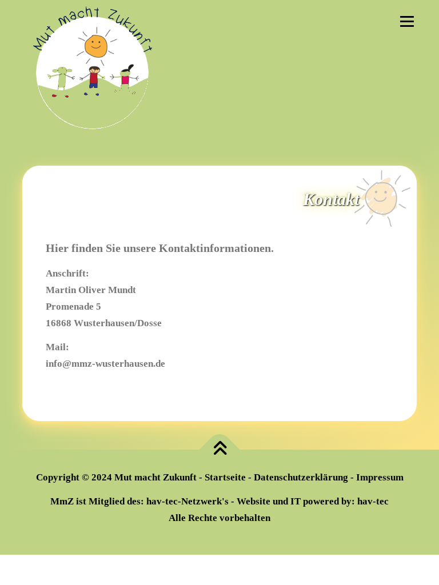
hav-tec (373, 501)
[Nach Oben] (219, 449)
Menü (407, 21)
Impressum (380, 477)
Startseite (225, 477)
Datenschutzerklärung (301, 477)
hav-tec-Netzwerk (184, 501)
